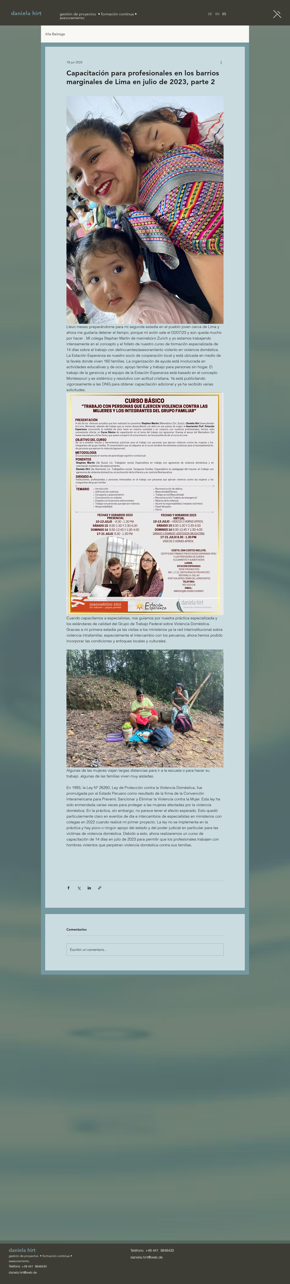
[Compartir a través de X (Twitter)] (79, 888)
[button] (277, 14)
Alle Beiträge (55, 34)
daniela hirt (26, 13)
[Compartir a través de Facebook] (68, 888)
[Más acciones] (221, 62)
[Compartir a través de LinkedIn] (89, 888)
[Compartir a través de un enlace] (100, 888)
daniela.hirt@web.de (23, 1272)
